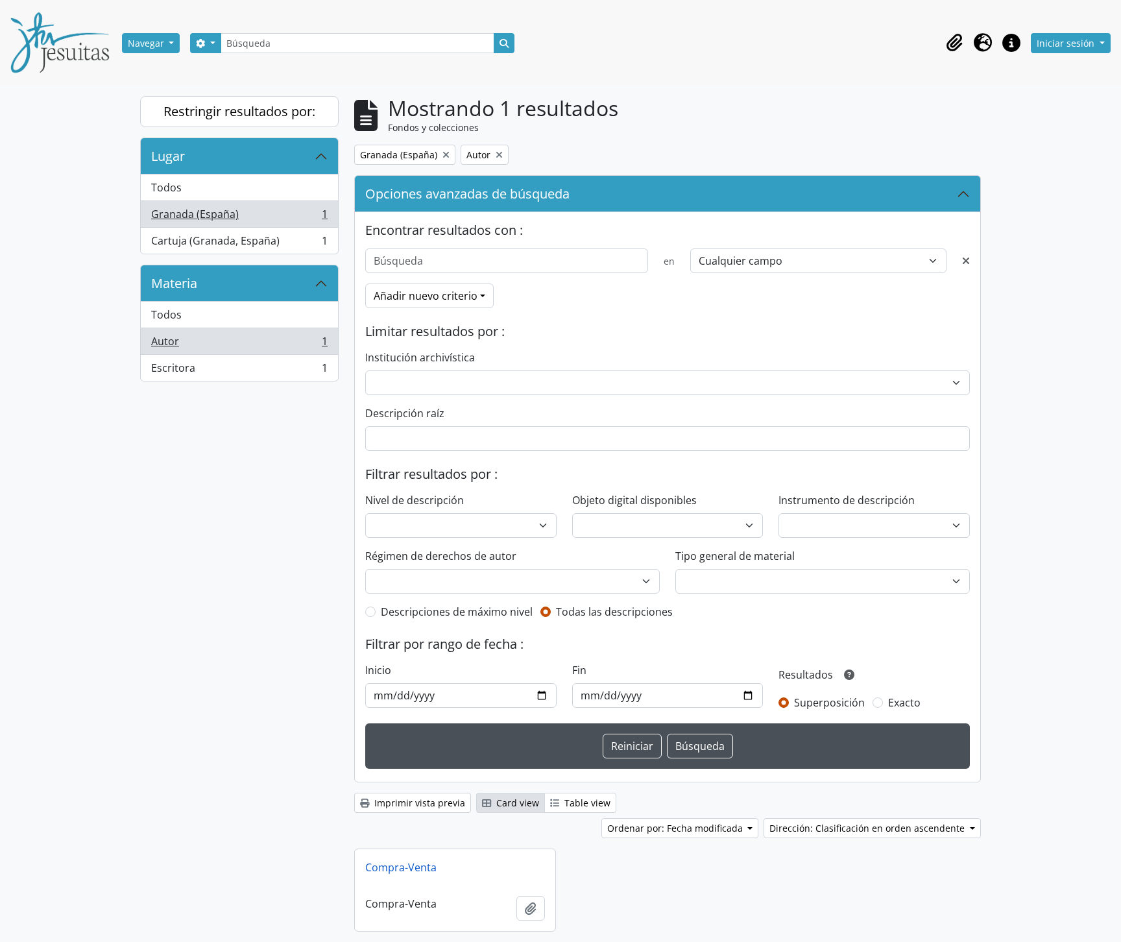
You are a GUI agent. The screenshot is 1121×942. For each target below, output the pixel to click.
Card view (516, 803)
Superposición (829, 702)
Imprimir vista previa (418, 803)
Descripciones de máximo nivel (457, 612)
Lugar (168, 156)
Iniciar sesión (1067, 43)
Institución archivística (420, 357)
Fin (579, 670)
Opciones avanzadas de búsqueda (467, 193)
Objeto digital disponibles (634, 500)
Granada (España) (239, 217)
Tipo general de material (735, 556)
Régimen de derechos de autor (440, 556)
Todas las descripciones (614, 612)
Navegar (147, 43)
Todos (166, 187)
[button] (954, 43)
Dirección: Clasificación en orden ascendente (868, 828)
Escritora (239, 371)
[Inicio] (65, 42)
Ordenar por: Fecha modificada (676, 828)
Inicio (378, 670)
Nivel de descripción (414, 500)
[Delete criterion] (966, 261)
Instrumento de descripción (846, 500)
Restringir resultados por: (239, 111)
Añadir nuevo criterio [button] (425, 296)
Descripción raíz (404, 413)
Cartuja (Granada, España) (239, 244)
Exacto (904, 702)
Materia (174, 283)
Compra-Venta (401, 867)
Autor (239, 344)
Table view (586, 803)
